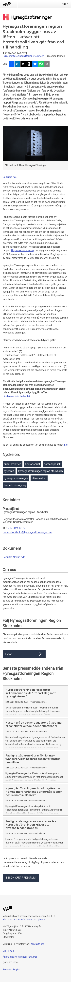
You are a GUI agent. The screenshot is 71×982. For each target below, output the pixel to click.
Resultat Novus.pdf (14, 557)
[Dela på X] (23, 64)
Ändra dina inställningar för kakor (20, 956)
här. (66, 444)
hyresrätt (9, 471)
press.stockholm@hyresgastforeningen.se (27, 532)
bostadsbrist (32, 464)
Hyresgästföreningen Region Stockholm (23, 56)
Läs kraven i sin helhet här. (17, 396)
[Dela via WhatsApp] (41, 64)
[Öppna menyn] (23, 4)
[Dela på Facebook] (11, 64)
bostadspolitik (52, 464)
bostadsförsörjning (15, 485)
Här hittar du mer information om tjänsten (24, 919)
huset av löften (12, 464)
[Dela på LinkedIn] (17, 64)
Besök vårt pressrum (21, 877)
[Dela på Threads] (29, 64)
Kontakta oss (37, 944)
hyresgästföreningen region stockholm (40, 471)
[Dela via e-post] (47, 64)
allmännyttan (39, 478)
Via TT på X (9, 951)
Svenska (7, 969)
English (16, 969)
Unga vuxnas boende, (22, 250)
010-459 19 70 (16, 527)
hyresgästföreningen (16, 478)
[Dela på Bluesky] (35, 64)
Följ (8, 653)
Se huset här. (10, 177)
